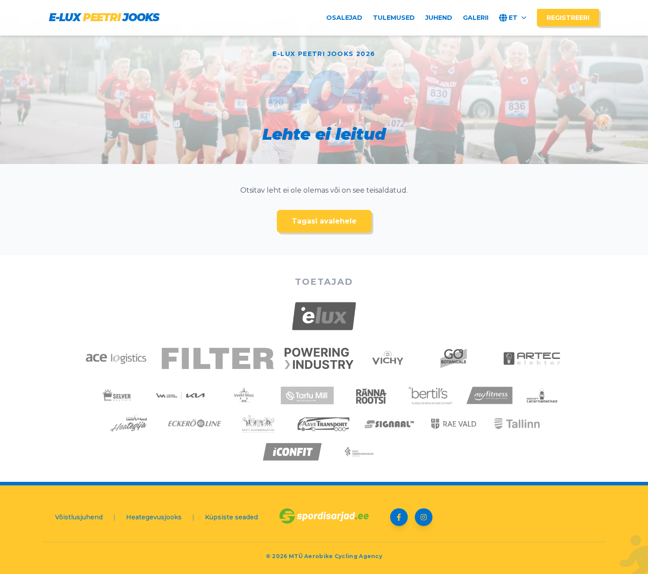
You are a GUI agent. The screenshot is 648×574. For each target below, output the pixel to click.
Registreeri (568, 18)
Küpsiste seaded (231, 517)
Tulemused (394, 18)
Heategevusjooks (154, 517)
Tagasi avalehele (324, 221)
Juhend (438, 18)
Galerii (475, 18)
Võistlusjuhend (79, 517)
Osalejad (344, 18)
